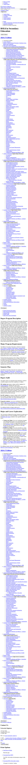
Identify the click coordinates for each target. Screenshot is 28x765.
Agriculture (8, 68)
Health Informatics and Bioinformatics (14, 256)
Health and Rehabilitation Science (13, 227)
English (7, 110)
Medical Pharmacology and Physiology (14, 257)
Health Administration (10, 226)
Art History (8, 98)
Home (4, 21)
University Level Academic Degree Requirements (14, 46)
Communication (9, 103)
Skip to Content (6, 1)
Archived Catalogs (7, 305)
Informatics (8, 215)
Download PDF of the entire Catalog (11, 760)
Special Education (10, 181)
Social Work (8, 236)
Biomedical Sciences (10, 271)
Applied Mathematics (10, 93)
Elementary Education (10, 170)
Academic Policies (7, 299)
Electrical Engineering (10, 198)
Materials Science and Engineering (13, 216)
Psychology (8, 136)
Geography (8, 114)
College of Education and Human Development (13, 22)
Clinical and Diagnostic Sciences (13, 223)
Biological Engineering (11, 187)
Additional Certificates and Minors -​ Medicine (16, 264)
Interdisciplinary (9, 122)
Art (6, 96)
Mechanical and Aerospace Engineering (14, 206)
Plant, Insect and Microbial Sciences (13, 85)
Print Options (3, 308)
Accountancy (9, 155)
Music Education (9, 130)
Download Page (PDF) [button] (8, 755)
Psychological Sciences (11, 137)
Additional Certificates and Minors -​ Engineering (16, 208)
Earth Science (15, 348)
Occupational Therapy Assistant (13, 231)
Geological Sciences (10, 115)
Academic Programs (7, 15)
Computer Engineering (11, 192)
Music (7, 128)
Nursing (7, 266)
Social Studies (20, 349)
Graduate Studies (9, 288)
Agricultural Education (11, 63)
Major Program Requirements (9, 311)
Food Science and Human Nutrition (13, 75)
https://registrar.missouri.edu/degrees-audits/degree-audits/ (13, 408)
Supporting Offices (10, 294)
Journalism (8, 245)
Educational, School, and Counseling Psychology (16, 168)
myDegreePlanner (4, 385)
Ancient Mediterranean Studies (12, 90)
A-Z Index (5, 16)
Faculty (4, 303)
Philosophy (8, 132)
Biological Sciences (10, 100)
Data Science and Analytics (12, 211)
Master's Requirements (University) (13, 53)
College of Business (7, 153)
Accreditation (9, 287)
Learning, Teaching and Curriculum (13, 175)
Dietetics (8, 71)
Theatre (7, 148)
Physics (7, 133)
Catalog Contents (7, 17)
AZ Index (5, 3)
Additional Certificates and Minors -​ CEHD (15, 182)
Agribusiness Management (11, 60)
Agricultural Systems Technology (13, 66)
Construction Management (11, 195)
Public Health (9, 235)
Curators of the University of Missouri (13, 738)
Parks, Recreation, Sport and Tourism (14, 81)
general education (20, 351)
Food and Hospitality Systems (12, 74)
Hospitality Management (11, 76)
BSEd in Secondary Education (15, 180)
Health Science (9, 228)
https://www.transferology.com (11, 402)
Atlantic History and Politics (12, 99)
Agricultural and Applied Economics (14, 62)
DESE (11, 360)
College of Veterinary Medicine (10, 269)
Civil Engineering (10, 191)
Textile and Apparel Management (13, 147)
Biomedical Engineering (11, 188)
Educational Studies (10, 167)
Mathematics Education (6, 349)
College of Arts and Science (9, 87)
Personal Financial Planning (12, 83)
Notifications (8, 290)
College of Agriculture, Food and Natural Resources (14, 58)
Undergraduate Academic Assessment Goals (15, 295)
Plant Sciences (9, 84)
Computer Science (10, 193)
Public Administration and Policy (13, 138)
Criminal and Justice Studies (12, 225)
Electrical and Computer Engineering (14, 197)
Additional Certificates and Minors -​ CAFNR (15, 86)
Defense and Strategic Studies (12, 106)
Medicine (8, 259)
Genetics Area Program (11, 212)
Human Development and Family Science (15, 171)
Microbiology (9, 127)
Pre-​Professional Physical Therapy (13, 233)
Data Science (9, 105)
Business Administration (11, 157)
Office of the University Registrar (8, 7)
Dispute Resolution (10, 250)
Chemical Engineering (11, 190)
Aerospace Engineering (11, 185)
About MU (5, 285)
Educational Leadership (11, 165)
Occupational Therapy (11, 230)
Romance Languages (10, 142)
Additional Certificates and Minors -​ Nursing (15, 268)
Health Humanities (10, 120)
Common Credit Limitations (12, 50)
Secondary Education (7, 24)
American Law (9, 249)
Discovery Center (9, 424)
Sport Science (9, 238)
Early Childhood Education (12, 163)
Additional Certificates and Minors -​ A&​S (15, 152)
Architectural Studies (10, 94)
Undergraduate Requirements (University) (15, 49)
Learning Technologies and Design (13, 173)
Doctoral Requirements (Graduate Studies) (15, 55)
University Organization (11, 298)
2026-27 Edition (6, 37)
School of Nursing (7, 265)
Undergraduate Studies (11, 297)
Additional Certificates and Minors (10, 279)
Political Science (9, 135)
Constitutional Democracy (11, 104)
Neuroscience (9, 131)
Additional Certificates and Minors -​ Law (15, 252)
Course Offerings (7, 19)
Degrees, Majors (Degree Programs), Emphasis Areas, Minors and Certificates (14, 442)
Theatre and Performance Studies (13, 149)
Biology (5, 348)
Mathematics (8, 126)
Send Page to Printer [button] (7, 750)
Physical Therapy (9, 232)
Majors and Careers (6, 416)
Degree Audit (6, 314)
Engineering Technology (11, 201)
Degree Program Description (9, 310)
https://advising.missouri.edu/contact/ (8, 399)
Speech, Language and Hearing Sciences (15, 237)
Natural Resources (10, 79)
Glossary (5, 304)
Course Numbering (7, 300)
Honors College (6, 242)
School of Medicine (7, 254)
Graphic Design (9, 119)
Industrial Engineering (10, 203)
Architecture (8, 95)
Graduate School (6, 210)
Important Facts (9, 289)
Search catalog (4, 9)
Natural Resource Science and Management (15, 78)
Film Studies (8, 111)
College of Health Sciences (9, 221)
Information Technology (11, 205)
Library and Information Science (13, 176)
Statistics (8, 146)
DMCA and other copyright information (13, 739)
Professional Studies (10, 292)
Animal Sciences (9, 69)
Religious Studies (9, 141)
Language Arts (22, 348)
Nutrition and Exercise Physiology (13, 80)
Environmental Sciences (11, 73)
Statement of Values (10, 293)
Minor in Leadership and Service (13, 282)
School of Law (6, 247)
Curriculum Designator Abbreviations (11, 302)
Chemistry (8, 101)
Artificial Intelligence (10, 186)
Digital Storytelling (10, 107)
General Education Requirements (13, 51)
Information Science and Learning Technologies (16, 172)
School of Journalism (7, 243)
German (7, 117)
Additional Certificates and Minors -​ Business (15, 158)
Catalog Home (6, 4)
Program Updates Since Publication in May (12, 283)
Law (7, 251)
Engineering (8, 200)
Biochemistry (9, 70)
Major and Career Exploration (9, 45)
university (14, 351)
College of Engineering (8, 183)
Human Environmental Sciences (13, 213)
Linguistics (8, 125)
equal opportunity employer (11, 735)
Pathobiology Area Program (12, 273)
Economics (8, 109)
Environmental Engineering (12, 202)
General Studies (9, 112)
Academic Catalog (4, 10)
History (7, 121)
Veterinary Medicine (10, 274)
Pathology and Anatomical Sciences (13, 261)
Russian (7, 143)
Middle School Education (11, 177)
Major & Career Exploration (7, 447)
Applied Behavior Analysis (12, 162)
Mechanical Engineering (11, 207)
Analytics (8, 156)
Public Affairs (9, 140)
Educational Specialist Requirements (14, 54)
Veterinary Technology (11, 275)
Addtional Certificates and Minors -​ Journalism (16, 246)
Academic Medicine (10, 255)
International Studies (10, 124)
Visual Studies (9, 151)
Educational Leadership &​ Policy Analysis (15, 166)
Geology (8, 116)
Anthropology (9, 91)
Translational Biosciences (11, 262)
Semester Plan (6, 313)
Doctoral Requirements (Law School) (14, 56)
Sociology (8, 145)
